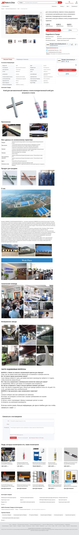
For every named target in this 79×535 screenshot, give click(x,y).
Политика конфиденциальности (35, 524)
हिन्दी (56, 525)
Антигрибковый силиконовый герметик (47, 502)
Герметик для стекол (5, 499)
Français (23, 525)
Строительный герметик (70, 514)
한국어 (50, 525)
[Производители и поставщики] (8, 2)
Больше (3, 520)
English (11, 525)
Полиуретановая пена (63, 497)
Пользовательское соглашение (23, 524)
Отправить (13, 437)
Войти (76, 3)
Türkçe (64, 525)
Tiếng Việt (68, 525)
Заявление (14, 524)
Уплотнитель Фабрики (6, 514)
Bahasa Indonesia (74, 525)
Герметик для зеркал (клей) (64, 502)
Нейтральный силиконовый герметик (8, 497)
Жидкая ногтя (4, 502)
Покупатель (54, 6)
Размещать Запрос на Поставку (36, 437)
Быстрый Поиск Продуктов (59, 524)
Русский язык (28, 525)
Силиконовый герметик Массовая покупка (10, 517)
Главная (2, 8)
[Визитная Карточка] (76, 65)
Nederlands (42, 525)
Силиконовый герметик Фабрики (20, 514)
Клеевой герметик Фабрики (46, 514)
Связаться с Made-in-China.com (47, 524)
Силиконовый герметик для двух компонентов (49, 497)
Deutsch (37, 525)
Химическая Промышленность (10, 8)
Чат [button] (71, 30)
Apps (68, 6)
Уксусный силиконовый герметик (26, 497)
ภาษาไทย (59, 525)
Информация (67, 524)
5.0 (62, 61)
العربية (46, 525)
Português (19, 525)
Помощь (62, 6)
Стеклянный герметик (58, 514)
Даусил (21, 499)
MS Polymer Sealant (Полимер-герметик (47, 499)
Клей (18, 8)
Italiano (33, 525)
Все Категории (6, 6)
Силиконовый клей (24, 8)
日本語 (53, 525)
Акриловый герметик (63, 499)
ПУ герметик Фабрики (33, 514)
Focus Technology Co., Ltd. (38, 528)
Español (14, 525)
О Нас (10, 524)
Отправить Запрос (53, 30)
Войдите (48, 53)
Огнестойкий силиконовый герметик (27, 502)
